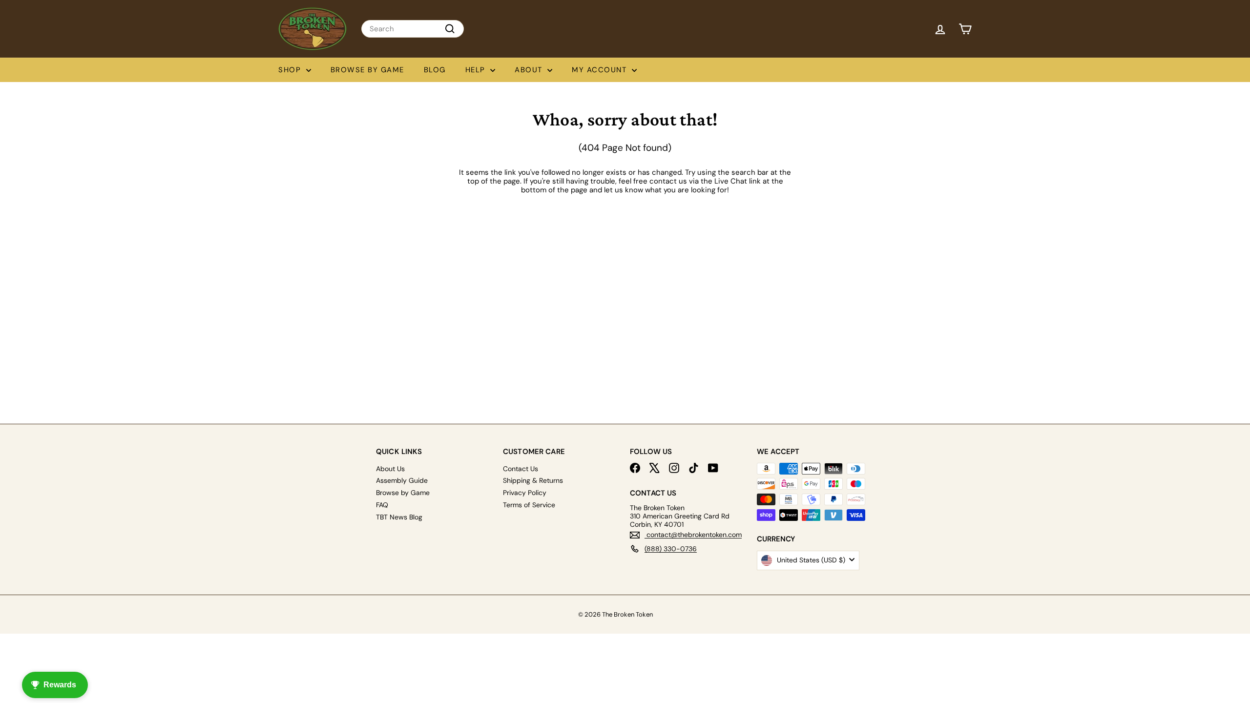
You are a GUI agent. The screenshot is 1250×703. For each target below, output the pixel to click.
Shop (291, 70)
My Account (600, 70)
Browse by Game (367, 70)
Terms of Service (529, 504)
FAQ (382, 504)
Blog (435, 70)
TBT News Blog (399, 517)
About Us (390, 468)
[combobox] (412, 29)
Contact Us (520, 468)
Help (476, 70)
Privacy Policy (524, 492)
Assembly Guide (402, 480)
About (530, 70)
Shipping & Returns (533, 480)
